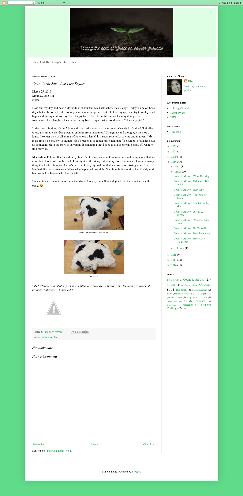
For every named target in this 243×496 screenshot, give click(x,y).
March (178, 171)
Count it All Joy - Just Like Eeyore (188, 213)
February (179, 248)
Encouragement (199, 289)
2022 (174, 146)
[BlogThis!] (76, 332)
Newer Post (39, 444)
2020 (174, 157)
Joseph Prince (177, 113)
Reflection (187, 304)
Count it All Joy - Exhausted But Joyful (191, 182)
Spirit (184, 308)
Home (94, 444)
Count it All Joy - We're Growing (192, 176)
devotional (181, 289)
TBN (173, 117)
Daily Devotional (196, 284)
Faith (169, 293)
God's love (176, 297)
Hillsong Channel (179, 108)
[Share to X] (80, 332)
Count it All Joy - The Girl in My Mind (192, 204)
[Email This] (73, 332)
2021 (174, 151)
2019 (174, 162)
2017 (174, 260)
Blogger (136, 471)
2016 (174, 265)
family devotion (184, 293)
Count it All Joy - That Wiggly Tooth (190, 196)
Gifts (209, 293)
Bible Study (173, 279)
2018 (174, 255)
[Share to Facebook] (84, 332)
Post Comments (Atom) (60, 450)
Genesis (199, 293)
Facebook (175, 131)
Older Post (149, 444)
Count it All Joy (49, 336)
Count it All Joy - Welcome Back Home (191, 221)
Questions (171, 304)
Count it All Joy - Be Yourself (190, 228)
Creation (171, 284)
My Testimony (197, 301)
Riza (190, 81)
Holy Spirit (192, 297)
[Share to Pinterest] (87, 332)
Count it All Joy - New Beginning (192, 233)
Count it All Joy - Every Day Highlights (189, 240)
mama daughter (174, 301)
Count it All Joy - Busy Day (189, 189)
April (177, 166)
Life (205, 297)
